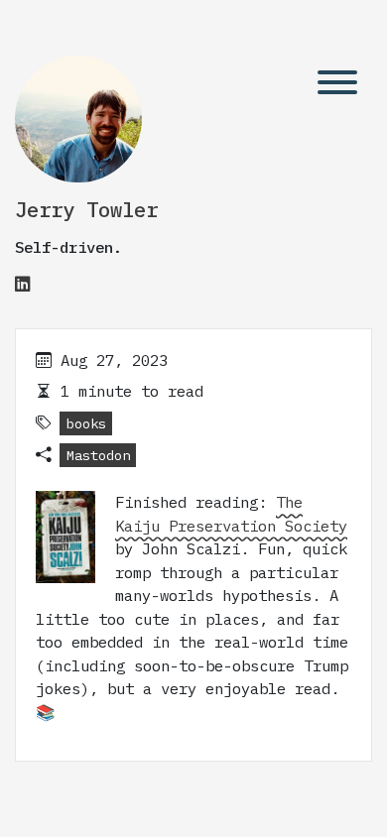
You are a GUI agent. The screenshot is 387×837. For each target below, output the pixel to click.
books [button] (86, 423)
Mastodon (98, 455)
